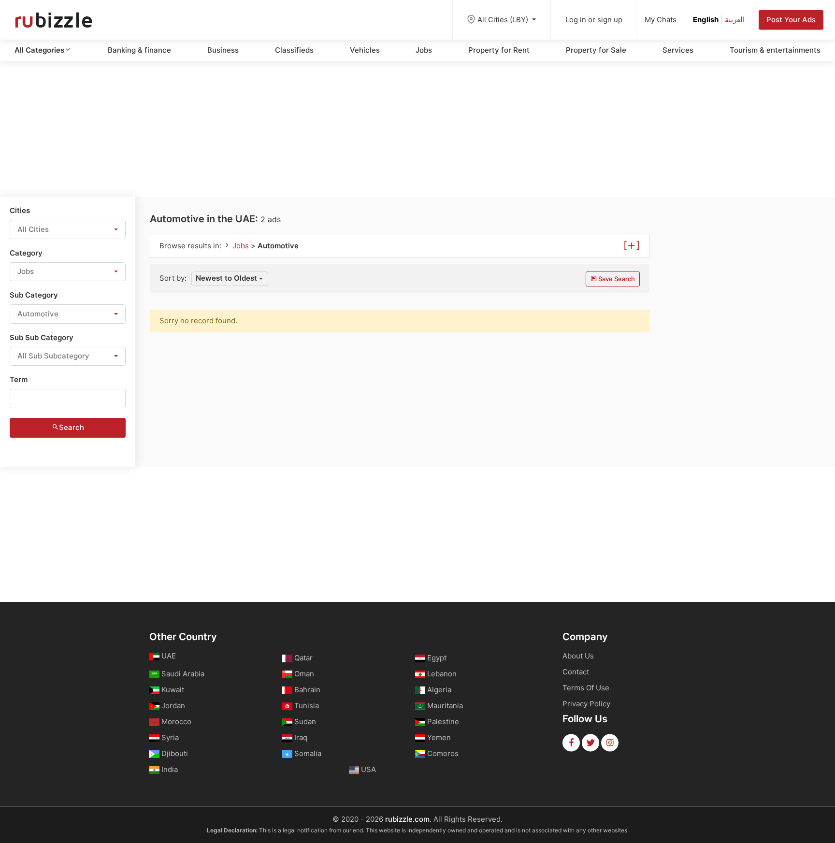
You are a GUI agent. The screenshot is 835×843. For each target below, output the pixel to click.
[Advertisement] (417, 129)
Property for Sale (596, 50)
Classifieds (294, 50)
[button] (68, 229)
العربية (735, 19)
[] (631, 244)
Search (71, 427)
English (706, 19)
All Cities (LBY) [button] (503, 19)
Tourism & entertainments (775, 50)
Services (677, 50)
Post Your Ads (791, 19)
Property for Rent (499, 50)
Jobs (424, 50)
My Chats (661, 19)
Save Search (616, 279)
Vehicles (365, 50)
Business (223, 50)
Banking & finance (139, 50)
